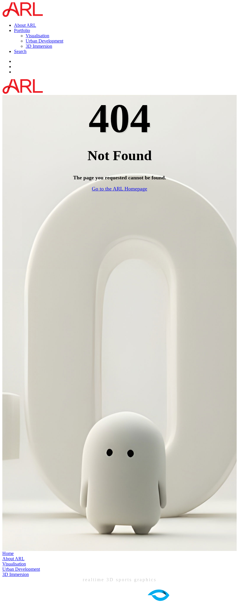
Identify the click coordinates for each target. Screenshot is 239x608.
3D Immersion (39, 46)
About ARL (25, 25)
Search (20, 51)
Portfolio (22, 30)
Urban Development (44, 40)
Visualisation (37, 35)
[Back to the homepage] (23, 15)
